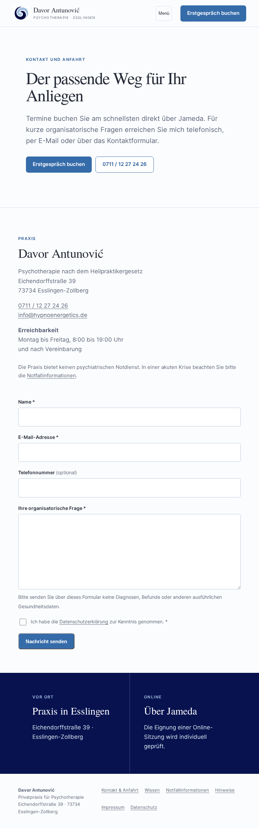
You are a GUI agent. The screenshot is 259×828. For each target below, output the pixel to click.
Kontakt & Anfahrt (120, 790)
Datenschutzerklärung (83, 621)
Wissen (152, 790)
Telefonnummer (47, 472)
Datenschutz (144, 807)
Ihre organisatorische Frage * (52, 508)
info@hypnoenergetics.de (52, 315)
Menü (164, 13)
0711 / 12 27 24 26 (125, 164)
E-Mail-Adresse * (38, 437)
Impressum (113, 807)
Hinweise (225, 790)
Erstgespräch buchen (213, 13)
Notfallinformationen (51, 375)
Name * (26, 402)
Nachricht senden (46, 641)
